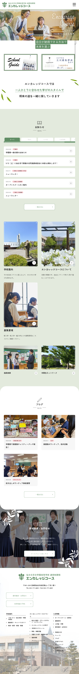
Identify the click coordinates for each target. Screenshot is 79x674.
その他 (45, 139)
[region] (39, 140)
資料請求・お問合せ (20, 596)
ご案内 (29, 139)
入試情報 (62, 139)
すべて (12, 139)
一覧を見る (39, 207)
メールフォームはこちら (39, 554)
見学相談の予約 (19, 604)
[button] (74, 5)
